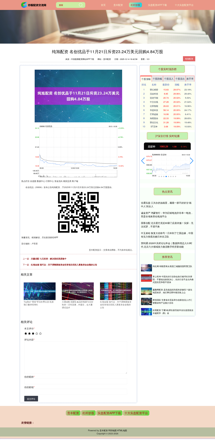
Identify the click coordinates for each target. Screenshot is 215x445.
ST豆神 (154, 126)
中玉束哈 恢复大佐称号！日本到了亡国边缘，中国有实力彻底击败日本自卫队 (167, 234)
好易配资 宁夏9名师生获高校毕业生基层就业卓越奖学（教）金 (173, 311)
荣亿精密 (154, 89)
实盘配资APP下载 (157, 5)
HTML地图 (122, 430)
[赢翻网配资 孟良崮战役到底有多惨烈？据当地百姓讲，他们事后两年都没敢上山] (146, 291)
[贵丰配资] (34, 4)
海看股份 (154, 118)
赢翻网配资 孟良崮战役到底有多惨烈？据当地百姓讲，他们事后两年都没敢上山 (172, 291)
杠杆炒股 (135, 5)
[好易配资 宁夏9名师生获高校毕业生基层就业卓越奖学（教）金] (146, 311)
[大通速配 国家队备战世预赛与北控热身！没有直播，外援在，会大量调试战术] (78, 290)
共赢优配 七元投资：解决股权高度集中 (48, 258)
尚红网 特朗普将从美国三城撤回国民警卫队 (172, 266)
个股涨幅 (146, 79)
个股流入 (168, 78)
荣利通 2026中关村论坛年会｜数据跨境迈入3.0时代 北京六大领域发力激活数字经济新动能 (166, 244)
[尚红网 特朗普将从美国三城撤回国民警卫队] (146, 267)
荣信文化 (154, 122)
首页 (103, 5)
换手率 (190, 78)
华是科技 (154, 110)
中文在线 (154, 101)
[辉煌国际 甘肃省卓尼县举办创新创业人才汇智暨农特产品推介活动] (146, 301)
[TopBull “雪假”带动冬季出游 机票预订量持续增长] (40, 290)
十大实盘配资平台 (184, 5)
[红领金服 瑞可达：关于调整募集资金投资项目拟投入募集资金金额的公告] (116, 290)
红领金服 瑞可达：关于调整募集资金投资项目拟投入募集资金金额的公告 (64, 264)
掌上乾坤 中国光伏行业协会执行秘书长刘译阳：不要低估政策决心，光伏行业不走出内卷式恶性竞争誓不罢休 (173, 279)
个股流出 (180, 78)
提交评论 (31, 398)
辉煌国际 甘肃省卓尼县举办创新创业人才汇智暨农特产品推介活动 (172, 301)
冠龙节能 (154, 97)
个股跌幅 (157, 78)
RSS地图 (112, 430)
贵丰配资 (118, 5)
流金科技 (154, 93)
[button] (143, 161)
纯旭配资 (189, 58)
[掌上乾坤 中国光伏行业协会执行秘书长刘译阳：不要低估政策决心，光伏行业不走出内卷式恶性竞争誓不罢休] (146, 279)
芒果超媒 (154, 114)
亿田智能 (154, 105)
